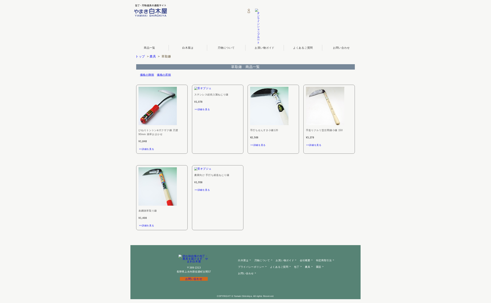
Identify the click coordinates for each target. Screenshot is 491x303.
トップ (140, 56)
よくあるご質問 (303, 47)
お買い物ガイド (264, 47)
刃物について (226, 47)
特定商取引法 (324, 260)
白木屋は (188, 47)
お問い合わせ (341, 47)
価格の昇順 (164, 74)
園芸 (318, 266)
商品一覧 (149, 47)
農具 (153, 56)
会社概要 (305, 260)
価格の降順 (147, 74)
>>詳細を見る (146, 149)
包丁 (296, 266)
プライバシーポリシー (251, 266)
